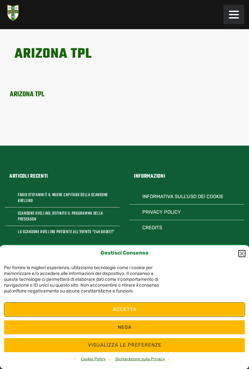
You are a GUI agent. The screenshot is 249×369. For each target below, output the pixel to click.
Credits (152, 228)
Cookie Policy (93, 359)
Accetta (124, 309)
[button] (242, 253)
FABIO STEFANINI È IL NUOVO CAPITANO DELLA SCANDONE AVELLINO (63, 198)
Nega (125, 327)
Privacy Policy (161, 212)
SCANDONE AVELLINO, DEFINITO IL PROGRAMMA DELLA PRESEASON (60, 216)
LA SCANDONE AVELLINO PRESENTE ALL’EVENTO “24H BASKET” (66, 232)
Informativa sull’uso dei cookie (182, 196)
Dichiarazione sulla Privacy (140, 359)
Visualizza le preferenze (124, 345)
